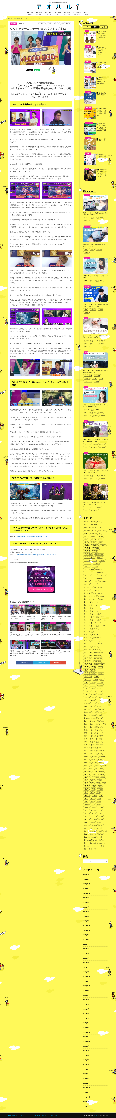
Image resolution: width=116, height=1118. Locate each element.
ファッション (88, 375)
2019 (93, 521)
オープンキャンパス (99, 572)
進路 (86, 822)
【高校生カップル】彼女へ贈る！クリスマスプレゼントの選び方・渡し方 (95, 463)
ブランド (96, 646)
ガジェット (95, 581)
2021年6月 (86, 921)
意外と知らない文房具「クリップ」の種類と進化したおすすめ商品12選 (101, 112)
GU (100, 533)
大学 (86, 727)
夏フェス (87, 721)
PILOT (86, 539)
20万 (100, 521)
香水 (100, 837)
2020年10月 (86, 930)
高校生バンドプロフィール (91, 846)
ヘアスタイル (99, 658)
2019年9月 (86, 990)
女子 (93, 730)
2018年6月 (86, 1060)
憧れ (86, 753)
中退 (86, 685)
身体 (102, 816)
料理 (101, 759)
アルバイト (88, 563)
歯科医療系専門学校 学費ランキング (101, 94)
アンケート (97, 563)
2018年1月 (86, 1083)
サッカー (87, 602)
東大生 (102, 771)
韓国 (86, 834)
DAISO (95, 530)
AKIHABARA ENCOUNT (91, 527)
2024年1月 (86, 879)
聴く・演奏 (58, 13)
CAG (102, 527)
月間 (103, 27)
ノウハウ (58, 23)
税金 (102, 795)
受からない (95, 709)
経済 (100, 798)
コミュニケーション (90, 599)
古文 (95, 712)
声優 (101, 718)
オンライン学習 (98, 578)
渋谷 (104, 783)
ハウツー (97, 631)
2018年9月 (86, 1046)
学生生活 (99, 249)
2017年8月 (86, 1106)
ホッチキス (88, 661)
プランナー (88, 649)
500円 (86, 524)
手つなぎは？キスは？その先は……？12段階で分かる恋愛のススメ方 (101, 35)
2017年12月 (86, 1088)
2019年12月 (86, 976)
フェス (100, 643)
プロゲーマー (67, 23)
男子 (93, 789)
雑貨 (92, 828)
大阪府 (87, 730)
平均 (95, 742)
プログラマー (88, 652)
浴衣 (92, 783)
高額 (103, 846)
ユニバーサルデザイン (90, 673)
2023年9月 (86, 897)
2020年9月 (86, 935)
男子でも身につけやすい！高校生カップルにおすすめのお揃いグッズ (95, 362)
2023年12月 (86, 884)
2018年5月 (86, 1064)
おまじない (103, 575)
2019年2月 (86, 1023)
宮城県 (87, 736)
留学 (86, 792)
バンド (87, 640)
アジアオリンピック (90, 557)
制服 (93, 697)
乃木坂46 (93, 685)
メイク (101, 667)
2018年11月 (86, 1036)
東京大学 (87, 771)
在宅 (100, 715)
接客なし (96, 756)
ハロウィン (98, 637)
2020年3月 (86, 962)
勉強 (96, 218)
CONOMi (87, 530)
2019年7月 (86, 999)
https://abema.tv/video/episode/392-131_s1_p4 (32, 536)
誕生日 (87, 813)
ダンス (102, 614)
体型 (98, 688)
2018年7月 (86, 1055)
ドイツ (87, 623)
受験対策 (87, 712)
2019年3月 (86, 1018)
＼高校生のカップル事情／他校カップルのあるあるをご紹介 (101, 157)
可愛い (101, 712)
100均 (86, 521)
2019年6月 (86, 1004)
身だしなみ (94, 816)
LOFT (101, 536)
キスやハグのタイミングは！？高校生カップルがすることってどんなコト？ (101, 51)
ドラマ (87, 626)
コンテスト (101, 599)
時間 (104, 765)
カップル (104, 581)
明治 (102, 762)
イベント (87, 566)
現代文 (87, 789)
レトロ (97, 676)
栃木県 (87, 774)
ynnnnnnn (95, 545)
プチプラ (87, 646)
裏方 (86, 810)
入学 (95, 691)
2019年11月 (86, 981)
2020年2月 (86, 967)
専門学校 (101, 736)
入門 (86, 694)
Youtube (103, 545)
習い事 (87, 804)
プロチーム (98, 655)
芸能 (98, 804)
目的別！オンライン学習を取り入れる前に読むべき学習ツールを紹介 (95, 205)
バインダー (88, 631)
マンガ (94, 667)
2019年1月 (86, 1027)
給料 (86, 801)
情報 (92, 750)
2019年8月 (86, 995)
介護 (86, 688)
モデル (93, 670)
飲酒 (93, 837)
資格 (100, 813)
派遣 (86, 783)
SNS (86, 542)
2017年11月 (86, 1092)
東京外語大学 (99, 768)
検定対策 (102, 774)
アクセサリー (100, 554)
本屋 (91, 768)
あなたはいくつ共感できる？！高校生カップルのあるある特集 (101, 80)
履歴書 (99, 739)
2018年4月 (86, 1069)
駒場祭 (96, 840)
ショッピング (95, 605)
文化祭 (87, 759)
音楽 (102, 834)
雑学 (86, 828)
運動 (92, 822)
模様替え (87, 777)
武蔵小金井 (96, 777)
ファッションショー (90, 643)
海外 (98, 783)
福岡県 (95, 795)
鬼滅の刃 (92, 849)
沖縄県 (93, 780)
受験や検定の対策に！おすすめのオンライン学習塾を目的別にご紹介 (95, 237)
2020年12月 (86, 925)
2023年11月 (86, 888)
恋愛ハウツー (94, 344)
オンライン (88, 218)
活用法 (100, 780)
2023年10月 (86, 893)
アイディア (96, 548)
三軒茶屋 (101, 682)
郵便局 (87, 825)
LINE (95, 536)
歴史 (104, 777)
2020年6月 (86, 949)
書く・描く (48, 13)
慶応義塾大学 (100, 750)
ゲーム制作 (88, 593)
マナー (87, 667)
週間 (95, 27)
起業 (86, 816)
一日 (103, 679)
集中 (102, 825)
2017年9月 (86, 1101)
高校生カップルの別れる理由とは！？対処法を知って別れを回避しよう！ (95, 431)
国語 (93, 715)
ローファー (88, 679)
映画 (86, 765)
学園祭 (87, 733)
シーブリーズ (97, 602)
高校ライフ (30, 13)
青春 (86, 831)
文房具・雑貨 (88, 107)
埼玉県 (87, 718)
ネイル (94, 626)
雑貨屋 (99, 828)
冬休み (93, 694)
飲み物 (87, 837)
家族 (93, 736)
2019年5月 (86, 1009)
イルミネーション (89, 569)
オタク (95, 575)
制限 (100, 697)
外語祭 (102, 721)
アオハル (96, 551)
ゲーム (50, 23)
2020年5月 (86, 953)
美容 (92, 801)
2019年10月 (86, 986)
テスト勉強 (103, 620)
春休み (98, 765)
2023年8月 (86, 902)
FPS (86, 533)
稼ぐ (86, 798)
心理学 (87, 745)
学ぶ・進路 (39, 13)
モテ (86, 670)
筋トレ (93, 798)
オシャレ (87, 575)
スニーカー (96, 611)
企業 (92, 688)
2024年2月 (86, 874)
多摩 (86, 724)
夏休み (95, 721)
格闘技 (94, 774)
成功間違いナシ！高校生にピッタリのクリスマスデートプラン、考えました (101, 173)
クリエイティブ (89, 587)
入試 (101, 691)
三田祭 (93, 682)
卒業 (93, 703)
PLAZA (94, 539)
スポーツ (87, 614)
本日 (87, 27)
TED (101, 542)
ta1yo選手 (93, 542)
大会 (105, 724)
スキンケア (96, 608)
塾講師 (94, 718)
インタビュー (101, 569)
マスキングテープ (100, 664)
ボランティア (98, 661)
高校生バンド (102, 843)
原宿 (92, 706)
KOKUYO (87, 536)
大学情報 (93, 727)
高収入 (103, 840)
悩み (103, 344)
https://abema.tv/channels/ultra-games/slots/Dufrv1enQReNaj (36, 554)
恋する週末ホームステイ (98, 745)
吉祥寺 (87, 715)
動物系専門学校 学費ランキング (101, 140)
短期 (98, 792)
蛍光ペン (101, 807)
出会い (87, 697)
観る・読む (67, 13)
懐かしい (93, 753)
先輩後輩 (87, 691)
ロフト (96, 679)
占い (100, 703)
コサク (87, 596)
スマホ (95, 614)
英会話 (87, 807)
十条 (98, 700)
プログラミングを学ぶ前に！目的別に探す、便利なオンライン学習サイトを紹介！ (95, 296)
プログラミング (99, 652)
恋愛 (88, 46)
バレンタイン (88, 637)
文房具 (94, 759)
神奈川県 (87, 795)
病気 (92, 792)
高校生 (87, 220)
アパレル (87, 560)
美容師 (99, 801)
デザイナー (102, 617)
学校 (93, 733)
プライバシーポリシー (25, 1115)
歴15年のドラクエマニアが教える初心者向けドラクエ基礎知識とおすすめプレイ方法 (101, 127)
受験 (102, 218)
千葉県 (87, 703)
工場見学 (87, 742)
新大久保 (87, 762)
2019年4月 (86, 1013)
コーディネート (98, 593)
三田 (86, 682)
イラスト (96, 566)
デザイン (87, 620)
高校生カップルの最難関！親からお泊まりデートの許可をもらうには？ (101, 66)
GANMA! (93, 533)
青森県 (93, 831)
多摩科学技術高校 (95, 724)
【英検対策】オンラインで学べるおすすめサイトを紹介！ (95, 268)
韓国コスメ (94, 834)
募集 (92, 700)
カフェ (87, 584)
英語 (93, 807)
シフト (87, 605)
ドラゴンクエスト (96, 623)
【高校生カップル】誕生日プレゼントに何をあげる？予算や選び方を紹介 (95, 397)
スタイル (87, 611)
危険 (86, 706)
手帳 (101, 753)
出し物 (100, 694)
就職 (92, 739)
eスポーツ (86, 13)
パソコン (87, 634)
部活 (98, 822)
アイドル (87, 551)
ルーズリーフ (88, 676)
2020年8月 (86, 939)
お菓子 (87, 581)
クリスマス (88, 507)
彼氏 (101, 742)
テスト (95, 620)
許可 (101, 810)
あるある (103, 560)
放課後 (101, 309)
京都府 (101, 685)
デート (94, 617)
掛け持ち (87, 756)
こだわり (102, 596)
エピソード (88, 572)
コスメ (94, 596)
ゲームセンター (96, 590)
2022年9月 (86, 911)
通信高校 (94, 819)
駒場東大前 (88, 840)
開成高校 (94, 825)
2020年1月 (86, 972)
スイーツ (87, 608)
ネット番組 (102, 626)
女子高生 (87, 341)
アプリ (95, 560)
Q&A (101, 539)
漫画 (94, 786)
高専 (86, 843)
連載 (102, 819)
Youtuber (87, 548)
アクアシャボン (89, 554)
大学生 (101, 727)
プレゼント (88, 410)
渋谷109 (87, 786)
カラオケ (94, 584)
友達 (98, 706)
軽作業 (87, 819)
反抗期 (87, 709)
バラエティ (96, 634)
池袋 (86, 780)
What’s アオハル (12, 1115)
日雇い (95, 762)
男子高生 (101, 789)
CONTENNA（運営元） (40, 1115)
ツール (87, 617)
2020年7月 (86, 944)
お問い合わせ (53, 1115)
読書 (93, 813)
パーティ (96, 628)
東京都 (95, 771)
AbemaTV (94, 524)
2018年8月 (86, 1050)
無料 (100, 786)
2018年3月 (86, 1074)
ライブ (101, 673)
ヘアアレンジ (88, 658)
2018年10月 (86, 1041)
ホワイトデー (88, 664)
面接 (100, 831)
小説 (86, 739)
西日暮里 (93, 810)
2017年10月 (86, 1097)
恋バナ (103, 341)
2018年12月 (86, 1032)
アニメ (100, 557)
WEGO (87, 545)
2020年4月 (86, 958)
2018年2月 (86, 1078)
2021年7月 (86, 916)
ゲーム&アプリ (77, 13)
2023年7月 (86, 907)
